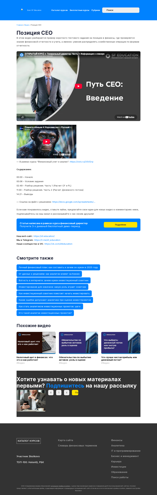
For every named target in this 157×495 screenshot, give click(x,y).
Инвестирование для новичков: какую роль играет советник (52, 287)
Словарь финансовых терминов (77, 445)
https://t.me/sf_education (47, 240)
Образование (119, 472)
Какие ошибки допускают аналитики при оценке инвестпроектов (55, 300)
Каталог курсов (59, 10)
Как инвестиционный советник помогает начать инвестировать (54, 293)
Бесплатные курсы (79, 10)
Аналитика (118, 445)
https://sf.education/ (44, 236)
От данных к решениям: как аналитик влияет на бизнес (49, 274)
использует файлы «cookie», (60, 486)
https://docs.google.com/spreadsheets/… (73, 202)
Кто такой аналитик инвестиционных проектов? (45, 313)
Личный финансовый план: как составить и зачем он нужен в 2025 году (58, 267)
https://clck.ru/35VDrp (81, 161)
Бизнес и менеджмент (125, 456)
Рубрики (96, 10)
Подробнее (120, 225)
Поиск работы (119, 477)
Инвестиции (118, 466)
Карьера (116, 461)
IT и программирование (125, 450)
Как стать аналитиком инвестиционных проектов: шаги (50, 306)
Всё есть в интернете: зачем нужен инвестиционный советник (53, 280)
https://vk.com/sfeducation (58, 244)
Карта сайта (65, 440)
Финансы (116, 440)
